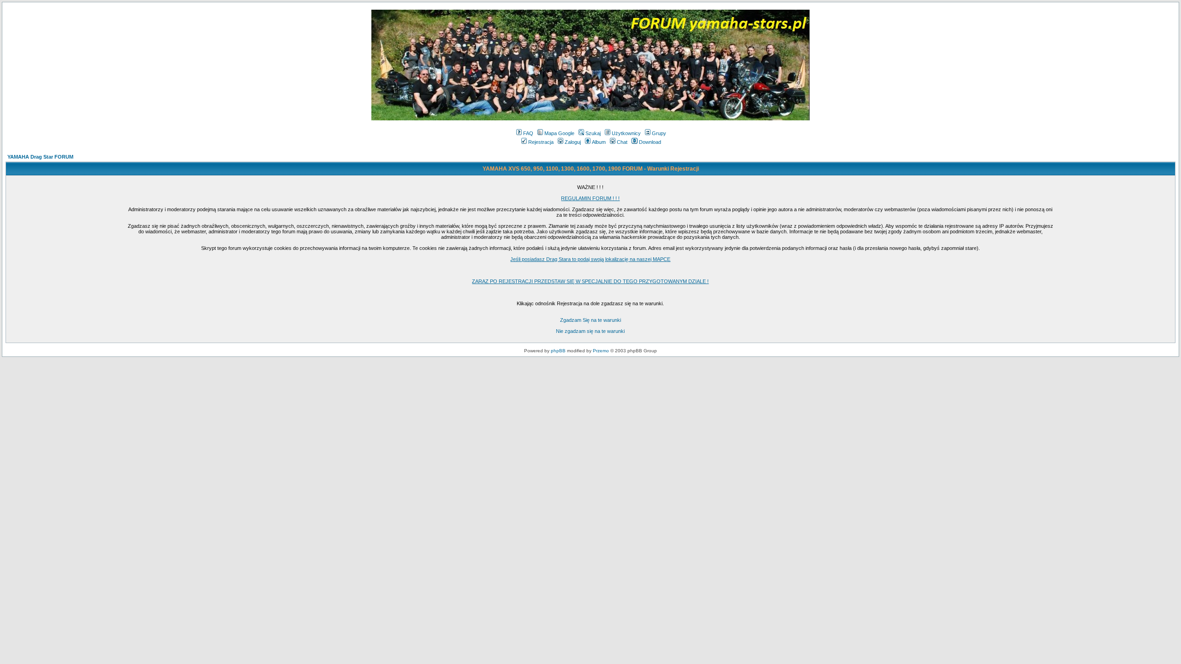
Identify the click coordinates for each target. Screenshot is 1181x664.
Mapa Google (559, 133)
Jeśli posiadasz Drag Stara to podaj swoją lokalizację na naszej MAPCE (590, 259)
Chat (622, 142)
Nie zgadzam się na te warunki (590, 331)
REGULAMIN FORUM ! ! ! (590, 198)
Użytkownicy (626, 133)
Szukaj (593, 133)
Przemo (601, 350)
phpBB (558, 350)
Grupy (659, 133)
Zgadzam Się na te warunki (590, 320)
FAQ (528, 133)
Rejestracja (541, 142)
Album (599, 142)
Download (650, 142)
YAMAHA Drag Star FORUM (40, 157)
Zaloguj (573, 142)
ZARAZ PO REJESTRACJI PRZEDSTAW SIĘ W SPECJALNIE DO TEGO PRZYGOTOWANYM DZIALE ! (590, 281)
